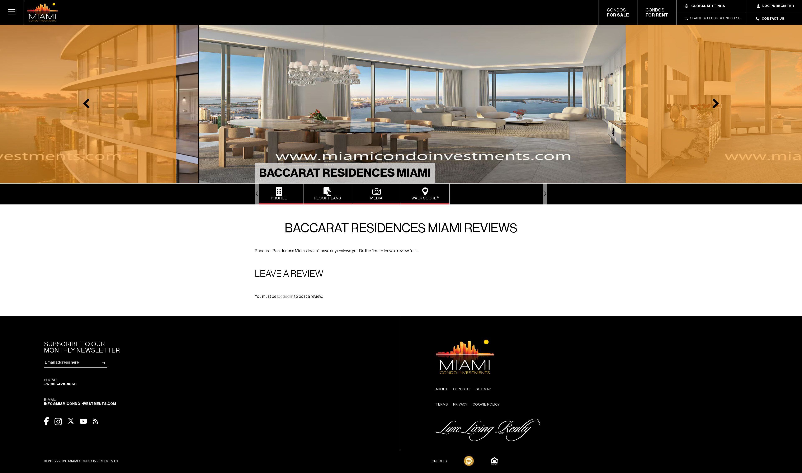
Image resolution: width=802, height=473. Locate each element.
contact (462, 389)
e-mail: (80, 402)
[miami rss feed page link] (95, 420)
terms (442, 404)
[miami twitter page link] (71, 421)
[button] (12, 12)
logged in (285, 296)
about (442, 389)
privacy (460, 404)
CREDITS (439, 461)
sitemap (483, 389)
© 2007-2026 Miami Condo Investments (81, 461)
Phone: (60, 382)
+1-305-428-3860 (60, 384)
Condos (618, 12)
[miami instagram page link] (58, 421)
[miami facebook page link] (46, 421)
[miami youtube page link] (83, 421)
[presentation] (257, 194)
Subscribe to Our (82, 347)
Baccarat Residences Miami (345, 173)
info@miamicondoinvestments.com (80, 404)
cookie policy (486, 404)
